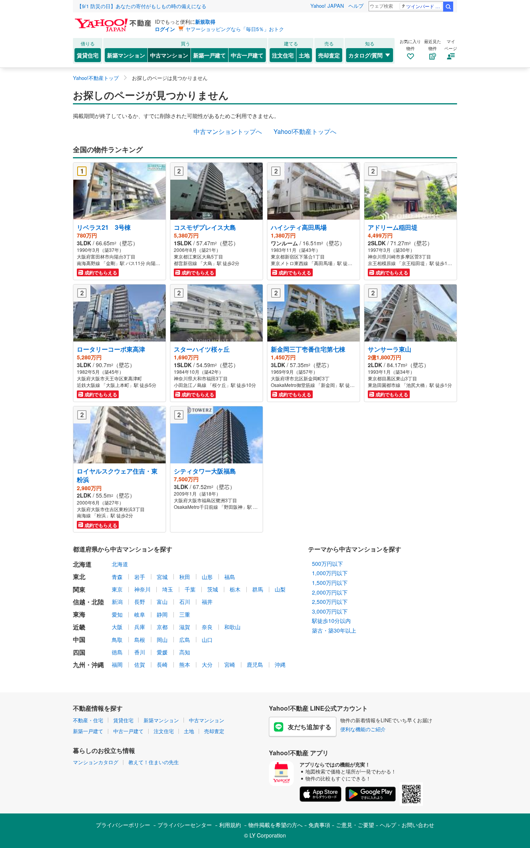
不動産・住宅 (88, 720)
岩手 (139, 577)
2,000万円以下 (330, 592)
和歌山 (232, 627)
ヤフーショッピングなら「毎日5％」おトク (234, 29)
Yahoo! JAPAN (327, 5)
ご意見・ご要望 (355, 825)
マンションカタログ (95, 762)
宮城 (162, 577)
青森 (117, 577)
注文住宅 (283, 55)
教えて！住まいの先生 (153, 762)
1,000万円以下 (330, 573)
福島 (229, 577)
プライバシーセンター (185, 825)
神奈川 (142, 589)
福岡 (117, 664)
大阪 (117, 627)
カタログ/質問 (365, 55)
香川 (139, 652)
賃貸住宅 (88, 55)
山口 (207, 639)
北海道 (120, 564)
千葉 (190, 589)
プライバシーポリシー (123, 825)
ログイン (165, 29)
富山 (162, 601)
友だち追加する (309, 726)
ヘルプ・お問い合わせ (407, 825)
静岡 (162, 614)
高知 (184, 652)
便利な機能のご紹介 (363, 729)
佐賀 (139, 664)
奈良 (207, 627)
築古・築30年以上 (334, 630)
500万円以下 (327, 563)
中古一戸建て (247, 55)
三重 (184, 614)
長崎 (162, 664)
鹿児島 (255, 664)
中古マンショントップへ (228, 131)
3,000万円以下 (330, 611)
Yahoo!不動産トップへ (305, 131)
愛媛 (162, 652)
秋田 (184, 577)
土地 (304, 55)
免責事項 (319, 825)
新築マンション (126, 55)
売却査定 (329, 55)
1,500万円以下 (330, 582)
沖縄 (280, 664)
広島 (184, 639)
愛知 (117, 614)
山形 (207, 577)
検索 (448, 7)
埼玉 (167, 589)
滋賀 (184, 627)
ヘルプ (356, 5)
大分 (207, 664)
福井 (207, 601)
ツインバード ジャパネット (424, 6)
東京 (117, 589)
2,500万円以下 (330, 601)
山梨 (280, 589)
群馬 (257, 589)
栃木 (235, 589)
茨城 (212, 589)
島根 (139, 639)
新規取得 (205, 21)
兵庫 (139, 627)
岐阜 (139, 614)
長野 (139, 601)
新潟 (117, 601)
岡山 (162, 639)
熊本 (184, 664)
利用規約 (230, 825)
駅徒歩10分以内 (331, 620)
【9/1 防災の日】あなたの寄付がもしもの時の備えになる (141, 6)
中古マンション (169, 55)
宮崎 (229, 664)
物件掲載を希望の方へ (275, 825)
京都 (162, 627)
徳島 (117, 652)
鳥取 (117, 639)
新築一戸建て (209, 55)
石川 (184, 601)
